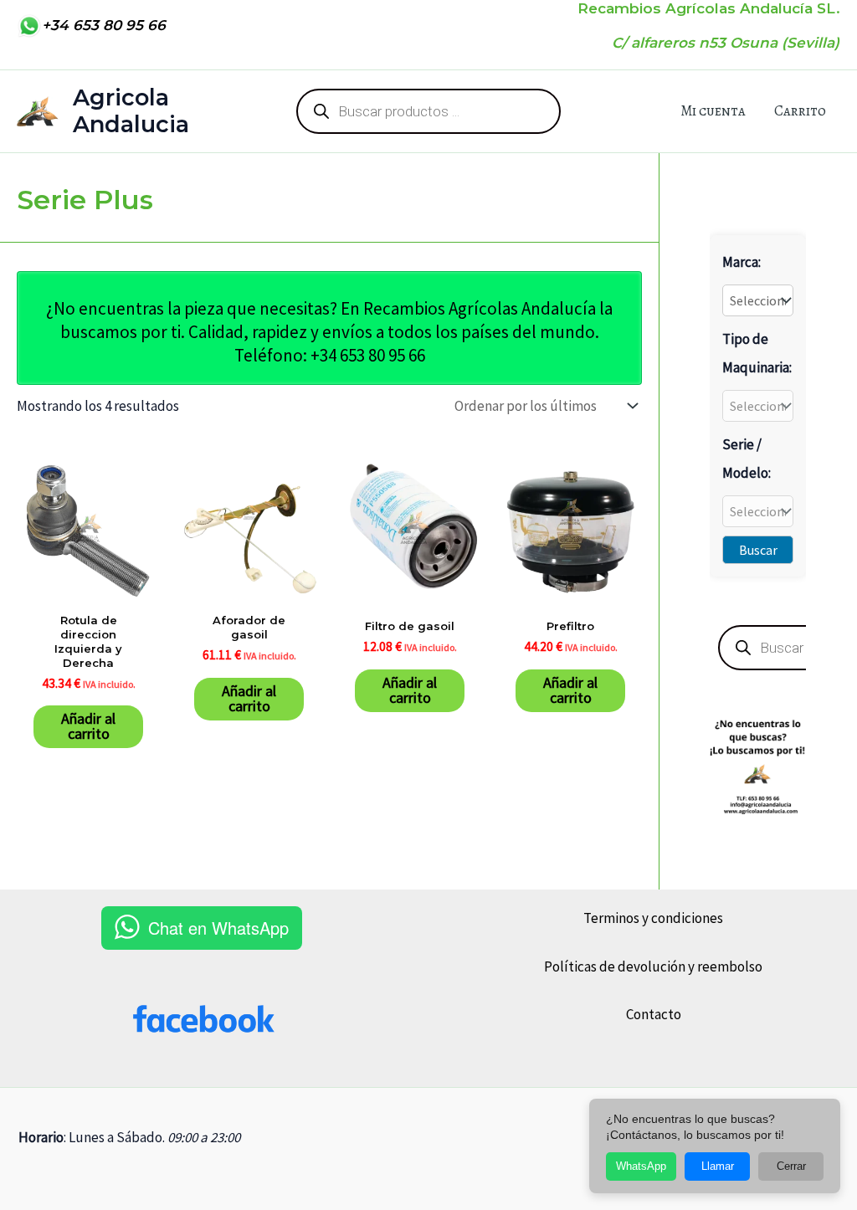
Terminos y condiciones (653, 918)
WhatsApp (641, 1166)
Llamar (717, 1166)
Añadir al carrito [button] (88, 726)
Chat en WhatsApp (218, 927)
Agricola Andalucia (131, 111)
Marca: (741, 262)
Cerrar (791, 1166)
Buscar (758, 549)
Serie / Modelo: (746, 458)
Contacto (653, 1014)
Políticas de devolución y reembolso (653, 966)
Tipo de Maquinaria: (757, 353)
